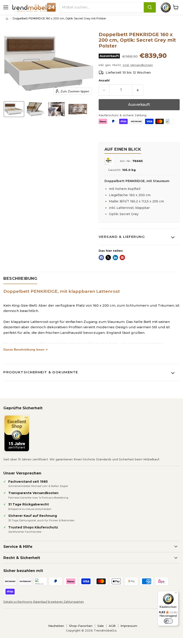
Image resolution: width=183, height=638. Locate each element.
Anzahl (104, 80)
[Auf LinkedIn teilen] (115, 257)
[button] (14, 109)
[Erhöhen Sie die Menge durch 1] (137, 90)
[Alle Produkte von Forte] (108, 161)
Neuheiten (56, 626)
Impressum (129, 626)
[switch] (168, 621)
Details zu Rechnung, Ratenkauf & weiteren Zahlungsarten (43, 601)
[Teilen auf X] (108, 257)
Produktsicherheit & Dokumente (40, 372)
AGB (112, 626)
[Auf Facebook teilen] (101, 257)
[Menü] (176, 593)
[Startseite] (7, 18)
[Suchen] (150, 7)
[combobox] (102, 7)
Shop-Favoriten (80, 626)
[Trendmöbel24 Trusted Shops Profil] (166, 7)
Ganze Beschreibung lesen (23, 349)
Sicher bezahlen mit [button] (23, 570)
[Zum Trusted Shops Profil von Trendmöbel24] (16, 433)
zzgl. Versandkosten (138, 65)
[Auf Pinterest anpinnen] (122, 257)
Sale (100, 626)
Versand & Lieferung (122, 237)
